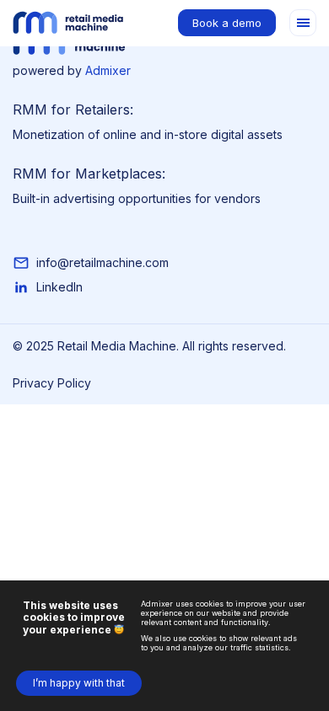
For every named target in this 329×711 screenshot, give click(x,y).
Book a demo (227, 22)
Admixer (108, 70)
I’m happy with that (79, 682)
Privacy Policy (52, 383)
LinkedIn (59, 287)
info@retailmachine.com (102, 262)
